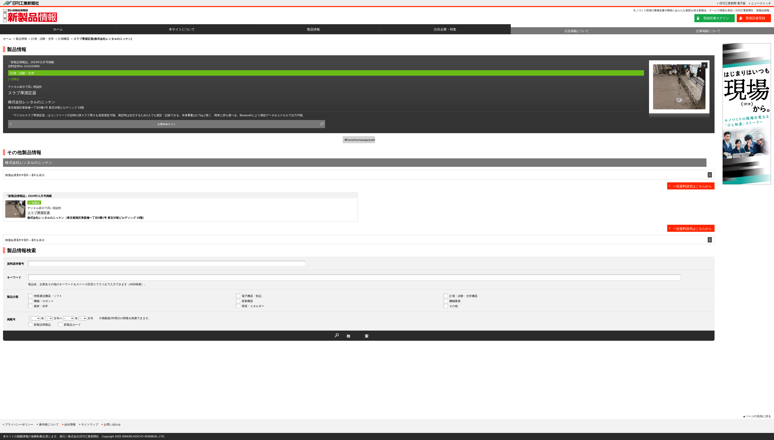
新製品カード (72, 324)
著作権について (49, 424)
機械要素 (455, 301)
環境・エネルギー (253, 306)
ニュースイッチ (761, 3)
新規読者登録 (755, 18)
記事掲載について (708, 31)
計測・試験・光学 (42, 38)
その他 (453, 306)
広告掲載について (577, 31)
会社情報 (70, 424)
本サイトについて (182, 29)
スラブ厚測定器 (38, 212)
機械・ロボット (44, 301)
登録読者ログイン (716, 18)
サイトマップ (89, 424)
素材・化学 (41, 306)
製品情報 (313, 29)
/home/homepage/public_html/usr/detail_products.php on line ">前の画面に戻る (360, 140)
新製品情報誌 (42, 324)
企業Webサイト (166, 124)
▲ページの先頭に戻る (757, 416)
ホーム (58, 29)
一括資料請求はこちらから (692, 186)
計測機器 (63, 38)
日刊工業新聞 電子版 (732, 3)
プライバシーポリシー (19, 424)
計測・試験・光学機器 (463, 296)
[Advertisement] (33, 372)
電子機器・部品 (251, 296)
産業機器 (247, 301)
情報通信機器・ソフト (48, 296)
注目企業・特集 (445, 29)
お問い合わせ (112, 424)
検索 (365, 336)
